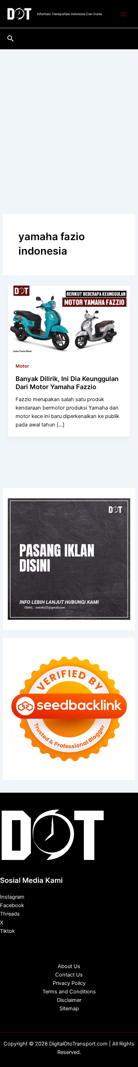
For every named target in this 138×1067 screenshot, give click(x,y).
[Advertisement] (69, 121)
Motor (22, 366)
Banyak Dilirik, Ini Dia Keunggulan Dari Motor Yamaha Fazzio (67, 383)
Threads (10, 914)
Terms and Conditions (69, 991)
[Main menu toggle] (123, 14)
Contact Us (69, 975)
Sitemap (69, 1008)
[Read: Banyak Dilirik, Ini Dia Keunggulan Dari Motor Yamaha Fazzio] (69, 319)
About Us (69, 966)
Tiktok (7, 931)
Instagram (12, 897)
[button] (10, 39)
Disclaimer (69, 1000)
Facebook (12, 905)
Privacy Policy (69, 983)
